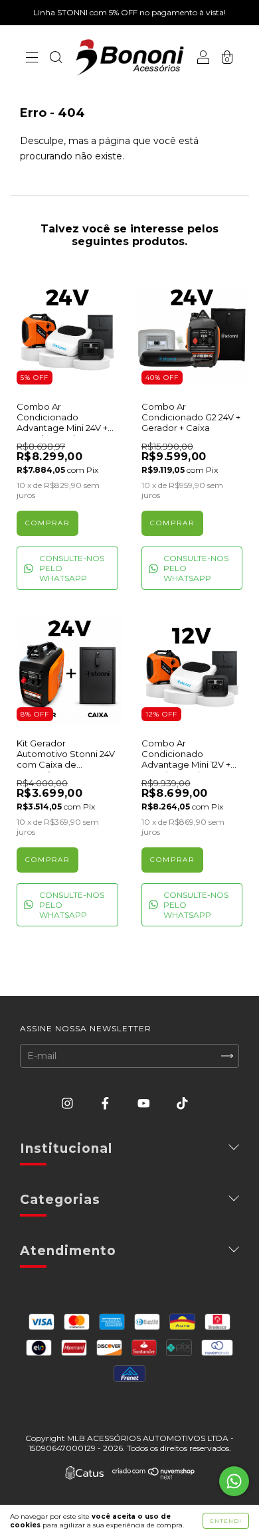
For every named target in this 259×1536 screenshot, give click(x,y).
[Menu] (32, 58)
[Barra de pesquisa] (55, 58)
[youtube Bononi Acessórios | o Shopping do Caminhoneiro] (145, 1103)
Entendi (226, 1520)
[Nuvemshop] (153, 1476)
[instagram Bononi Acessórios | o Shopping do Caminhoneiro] (68, 1103)
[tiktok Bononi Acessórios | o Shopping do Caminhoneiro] (182, 1103)
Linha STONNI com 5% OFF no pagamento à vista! (129, 12)
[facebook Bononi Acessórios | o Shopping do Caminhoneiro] (106, 1103)
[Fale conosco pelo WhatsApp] (234, 1481)
